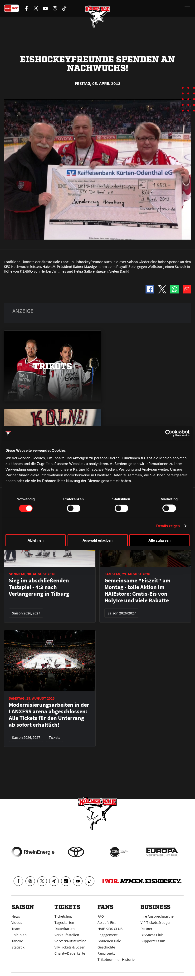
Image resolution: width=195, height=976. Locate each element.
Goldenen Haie (109, 941)
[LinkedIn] (66, 881)
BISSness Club (152, 934)
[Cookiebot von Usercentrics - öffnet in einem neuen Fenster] (169, 433)
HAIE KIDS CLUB (110, 928)
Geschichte (106, 947)
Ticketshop (63, 916)
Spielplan (19, 934)
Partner (146, 928)
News (15, 916)
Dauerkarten (64, 928)
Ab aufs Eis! (107, 922)
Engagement (107, 934)
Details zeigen (168, 526)
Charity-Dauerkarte (69, 953)
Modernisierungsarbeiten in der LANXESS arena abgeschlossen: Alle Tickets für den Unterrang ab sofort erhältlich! (49, 715)
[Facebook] (18, 881)
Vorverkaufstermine (70, 941)
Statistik (17, 947)
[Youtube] (78, 881)
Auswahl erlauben (97, 540)
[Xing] (54, 881)
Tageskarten (64, 922)
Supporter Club (153, 941)
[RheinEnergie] (32, 852)
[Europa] (162, 852)
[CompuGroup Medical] (119, 852)
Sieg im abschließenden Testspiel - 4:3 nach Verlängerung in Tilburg (39, 587)
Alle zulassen (159, 540)
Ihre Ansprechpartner (158, 916)
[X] (42, 881)
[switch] (73, 508)
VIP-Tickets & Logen (69, 947)
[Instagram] (30, 881)
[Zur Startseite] (97, 16)
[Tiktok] (89, 881)
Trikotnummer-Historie (116, 959)
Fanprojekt (106, 953)
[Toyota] (76, 852)
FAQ (101, 916)
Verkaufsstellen (66, 934)
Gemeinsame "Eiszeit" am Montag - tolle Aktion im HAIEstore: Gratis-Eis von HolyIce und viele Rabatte (137, 590)
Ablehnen (36, 540)
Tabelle (17, 941)
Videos (16, 922)
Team (15, 928)
